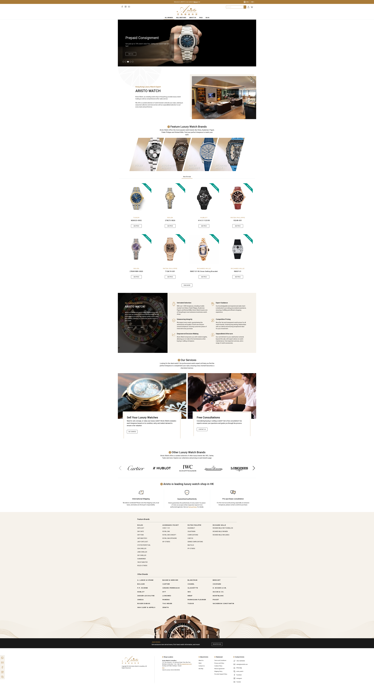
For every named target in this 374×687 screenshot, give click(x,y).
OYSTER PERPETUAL (143, 545)
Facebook (239, 675)
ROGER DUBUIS (143, 603)
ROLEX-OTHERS (142, 565)
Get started (132, 431)
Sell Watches (181, 17)
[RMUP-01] (238, 249)
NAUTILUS (191, 545)
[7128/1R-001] (170, 249)
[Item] (123, 62)
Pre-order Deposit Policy (220, 674)
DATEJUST (140, 528)
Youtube (238, 682)
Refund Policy (192, 507)
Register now (217, 644)
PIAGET (216, 599)
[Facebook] (122, 6)
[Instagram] (125, 6)
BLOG (207, 17)
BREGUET (217, 580)
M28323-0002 (136, 220)
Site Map (201, 668)
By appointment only (185, 664)
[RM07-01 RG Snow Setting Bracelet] (204, 249)
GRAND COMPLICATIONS (195, 541)
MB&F (190, 596)
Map (163, 668)
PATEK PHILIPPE (238, 217)
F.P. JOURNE (142, 588)
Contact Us (202, 429)
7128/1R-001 (170, 271)
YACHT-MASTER (142, 562)
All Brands (169, 17)
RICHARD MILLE (204, 268)
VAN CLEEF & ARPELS (146, 607)
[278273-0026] (170, 198)
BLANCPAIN (192, 580)
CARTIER (166, 584)
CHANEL (191, 584)
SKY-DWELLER (141, 555)
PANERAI (166, 599)
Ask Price (136, 226)
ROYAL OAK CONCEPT (169, 535)
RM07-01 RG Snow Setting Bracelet (204, 271)
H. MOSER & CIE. (220, 588)
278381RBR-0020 (136, 271)
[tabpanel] (187, 235)
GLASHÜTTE (193, 588)
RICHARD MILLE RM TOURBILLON (223, 528)
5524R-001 (237, 220)
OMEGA (140, 599)
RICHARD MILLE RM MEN (220, 531)
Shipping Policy (218, 671)
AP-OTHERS (166, 541)
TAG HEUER (167, 603)
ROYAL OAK (166, 531)
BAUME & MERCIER (170, 580)
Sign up (195, 2)
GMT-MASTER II (142, 538)
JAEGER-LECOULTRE (145, 596)
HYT (164, 592)
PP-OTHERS (191, 548)
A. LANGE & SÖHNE (145, 580)
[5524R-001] (238, 198)
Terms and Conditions (220, 660)
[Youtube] (129, 6)
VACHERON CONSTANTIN (223, 603)
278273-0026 (170, 220)
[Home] (187, 10)
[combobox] (235, 7)
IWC (189, 592)
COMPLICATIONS (193, 535)
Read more (187, 285)
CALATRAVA (191, 531)
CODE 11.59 (166, 528)
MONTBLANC (218, 596)
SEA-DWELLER (141, 548)
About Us (192, 17)
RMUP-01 (237, 271)
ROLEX (170, 217)
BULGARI (141, 584)
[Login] (248, 7)
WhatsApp (239, 668)
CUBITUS (190, 538)
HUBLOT (203, 217)
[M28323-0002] (136, 198)
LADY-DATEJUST (142, 541)
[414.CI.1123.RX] (204, 198)
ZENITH (165, 607)
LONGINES (166, 596)
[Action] (2, 677)
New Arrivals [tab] (187, 176)
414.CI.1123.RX (204, 220)
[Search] (245, 7)
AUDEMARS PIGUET (170, 525)
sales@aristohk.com (242, 664)
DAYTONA (140, 535)
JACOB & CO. (218, 592)
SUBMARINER (141, 559)
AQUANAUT (191, 528)
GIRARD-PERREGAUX (171, 588)
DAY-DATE (140, 531)
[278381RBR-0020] (136, 249)
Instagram (239, 678)
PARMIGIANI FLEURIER (197, 599)
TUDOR (136, 217)
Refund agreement (219, 668)
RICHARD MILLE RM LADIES (221, 535)
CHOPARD (217, 584)
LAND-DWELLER (142, 552)
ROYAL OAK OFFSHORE (169, 538)
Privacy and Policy (219, 663)
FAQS (201, 17)
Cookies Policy (218, 666)
